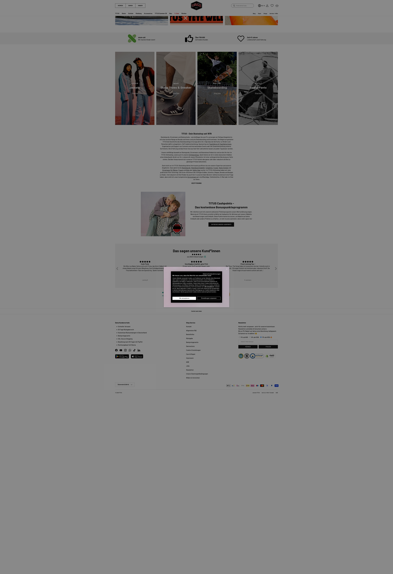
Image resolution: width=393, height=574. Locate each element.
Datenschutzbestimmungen (212, 274)
